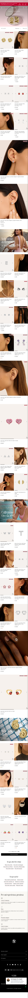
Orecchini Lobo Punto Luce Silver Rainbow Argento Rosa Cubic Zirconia (6, 353)
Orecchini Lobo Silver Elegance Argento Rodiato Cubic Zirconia (11, 221)
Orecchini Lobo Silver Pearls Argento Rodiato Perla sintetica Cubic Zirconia (20, 763)
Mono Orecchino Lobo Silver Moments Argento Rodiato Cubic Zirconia (6, 274)
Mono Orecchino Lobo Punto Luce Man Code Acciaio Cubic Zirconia (6, 77)
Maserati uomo (19, 885)
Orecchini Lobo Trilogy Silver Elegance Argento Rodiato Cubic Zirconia (6, 467)
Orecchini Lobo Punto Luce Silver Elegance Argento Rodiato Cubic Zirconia (20, 77)
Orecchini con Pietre (8, 866)
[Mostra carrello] (26, 7)
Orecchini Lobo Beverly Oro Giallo (20, 493)
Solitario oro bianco (19, 881)
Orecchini (10, 11)
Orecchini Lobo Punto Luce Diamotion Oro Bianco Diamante (20, 274)
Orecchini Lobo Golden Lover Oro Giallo (5, 51)
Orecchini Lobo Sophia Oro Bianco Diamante (20, 300)
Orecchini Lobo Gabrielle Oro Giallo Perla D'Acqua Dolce (19, 598)
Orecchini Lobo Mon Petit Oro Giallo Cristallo (20, 104)
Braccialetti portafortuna (10, 879)
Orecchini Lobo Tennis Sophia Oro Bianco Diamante (11, 397)
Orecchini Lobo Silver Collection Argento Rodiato (6, 817)
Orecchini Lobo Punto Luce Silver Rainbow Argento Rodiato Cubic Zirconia (6, 624)
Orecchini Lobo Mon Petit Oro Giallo (8, 711)
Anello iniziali (20, 879)
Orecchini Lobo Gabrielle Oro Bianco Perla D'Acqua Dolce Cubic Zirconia (20, 132)
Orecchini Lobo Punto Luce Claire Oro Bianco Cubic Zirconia (20, 326)
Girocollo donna (8, 883)
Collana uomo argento (18, 883)
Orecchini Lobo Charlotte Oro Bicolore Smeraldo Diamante (5, 132)
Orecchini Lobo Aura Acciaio (20, 816)
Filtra (24, 28)
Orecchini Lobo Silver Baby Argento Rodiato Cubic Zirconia (6, 544)
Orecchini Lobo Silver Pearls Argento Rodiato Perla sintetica (6, 300)
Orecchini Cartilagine (18, 864)
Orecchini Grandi (10, 868)
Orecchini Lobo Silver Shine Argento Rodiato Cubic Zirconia (20, 353)
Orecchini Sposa (18, 868)
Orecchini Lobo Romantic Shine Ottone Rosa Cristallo (6, 598)
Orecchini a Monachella (19, 866)
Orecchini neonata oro (9, 881)
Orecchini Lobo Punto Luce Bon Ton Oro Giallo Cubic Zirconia (6, 763)
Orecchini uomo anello (10, 885)
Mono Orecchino (8, 864)
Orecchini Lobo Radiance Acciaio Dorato (5, 493)
